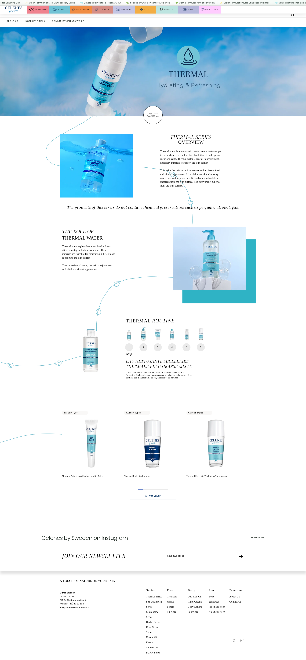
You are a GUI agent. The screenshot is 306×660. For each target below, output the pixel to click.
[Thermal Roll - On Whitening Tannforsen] (215, 443)
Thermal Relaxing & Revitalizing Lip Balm (82, 476)
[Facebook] (234, 641)
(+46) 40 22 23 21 (75, 603)
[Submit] (241, 555)
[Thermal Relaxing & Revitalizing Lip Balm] (91, 443)
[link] (153, 71)
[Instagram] (242, 641)
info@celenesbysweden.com (74, 607)
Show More (153, 496)
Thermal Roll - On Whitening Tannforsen (206, 476)
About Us (12, 21)
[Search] (293, 15)
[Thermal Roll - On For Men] (153, 443)
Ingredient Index (35, 21)
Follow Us (258, 537)
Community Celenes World (68, 21)
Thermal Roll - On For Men (137, 476)
